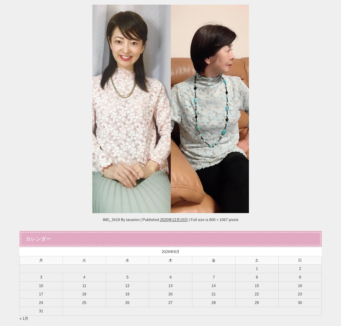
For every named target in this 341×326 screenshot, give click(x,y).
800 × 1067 (218, 220)
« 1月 (23, 318)
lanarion (133, 220)
